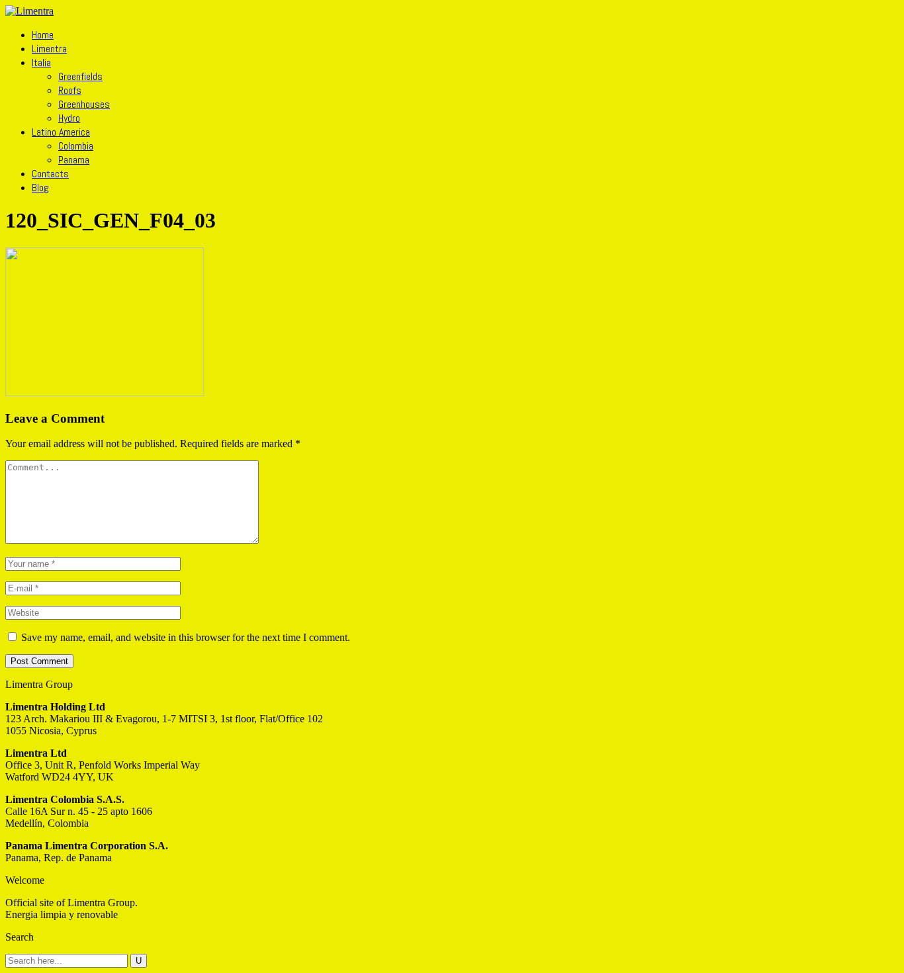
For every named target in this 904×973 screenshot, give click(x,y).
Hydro (69, 118)
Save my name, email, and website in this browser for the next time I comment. (185, 637)
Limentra (49, 49)
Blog (40, 187)
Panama (73, 160)
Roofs (69, 90)
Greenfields (80, 76)
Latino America (61, 132)
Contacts (50, 174)
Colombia (75, 146)
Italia (41, 62)
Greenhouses (84, 104)
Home (43, 35)
